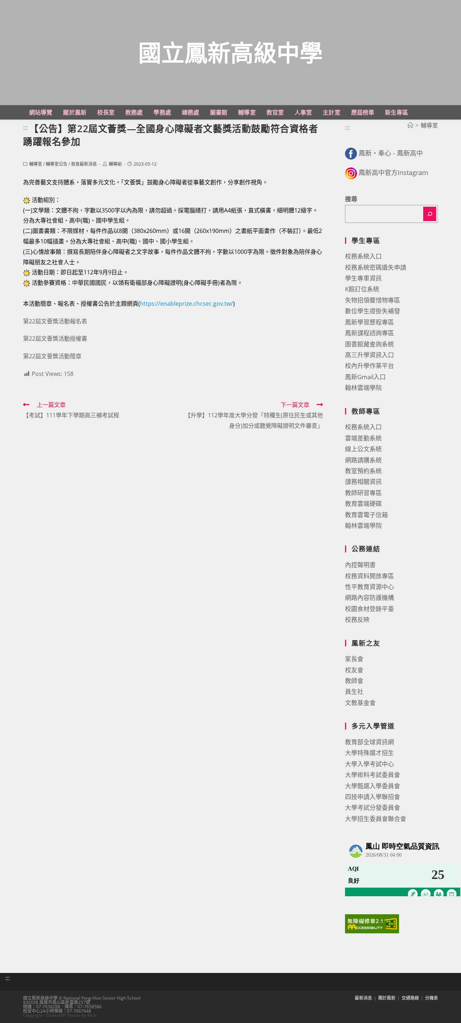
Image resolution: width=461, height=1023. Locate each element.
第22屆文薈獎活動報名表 (55, 321)
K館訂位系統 (362, 289)
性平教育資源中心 (369, 587)
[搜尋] (429, 214)
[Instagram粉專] (351, 172)
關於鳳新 (386, 998)
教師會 (354, 681)
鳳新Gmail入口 (365, 377)
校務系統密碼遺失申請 (375, 267)
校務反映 (357, 619)
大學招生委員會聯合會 (375, 819)
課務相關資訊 (363, 481)
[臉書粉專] (351, 153)
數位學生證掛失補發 (372, 311)
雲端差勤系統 (363, 438)
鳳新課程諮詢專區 (369, 333)
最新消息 (363, 998)
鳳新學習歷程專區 (369, 322)
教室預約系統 (363, 471)
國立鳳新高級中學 (230, 52)
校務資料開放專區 (369, 576)
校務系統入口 (363, 256)
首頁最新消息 (84, 164)
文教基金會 (360, 703)
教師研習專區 (363, 493)
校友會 (354, 670)
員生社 (354, 691)
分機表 (431, 998)
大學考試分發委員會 (372, 807)
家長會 (354, 659)
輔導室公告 (56, 164)
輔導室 (35, 164)
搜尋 (351, 199)
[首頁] (410, 125)
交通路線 (410, 998)
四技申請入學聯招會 (372, 797)
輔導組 (115, 164)
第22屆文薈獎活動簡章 (52, 356)
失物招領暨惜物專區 (372, 300)
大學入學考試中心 (369, 764)
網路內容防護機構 (369, 597)
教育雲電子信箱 (366, 515)
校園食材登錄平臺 (369, 609)
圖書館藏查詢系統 (369, 344)
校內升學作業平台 (369, 366)
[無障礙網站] (372, 923)
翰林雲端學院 (363, 387)
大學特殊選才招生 (369, 753)
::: (20, 110)
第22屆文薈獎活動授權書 (55, 338)
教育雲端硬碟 (363, 503)
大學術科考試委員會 (372, 775)
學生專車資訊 (363, 278)
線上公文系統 (363, 449)
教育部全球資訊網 (369, 742)
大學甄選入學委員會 (372, 786)
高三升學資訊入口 (369, 355)
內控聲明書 (360, 565)
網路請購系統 (363, 460)
